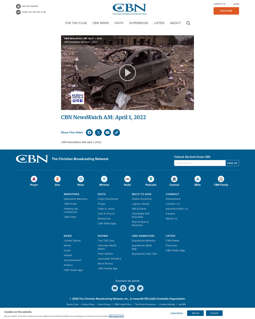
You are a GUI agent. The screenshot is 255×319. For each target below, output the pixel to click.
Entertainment (72, 260)
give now (226, 10)
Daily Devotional (108, 199)
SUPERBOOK (138, 23)
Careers (170, 213)
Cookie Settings (177, 313)
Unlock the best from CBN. (192, 157)
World (67, 245)
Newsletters (173, 199)
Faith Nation (105, 253)
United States (72, 240)
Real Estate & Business (140, 223)
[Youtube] (115, 288)
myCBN (182, 304)
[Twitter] (98, 132)
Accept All (214, 313)
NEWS (68, 236)
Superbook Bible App (142, 247)
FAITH (119, 23)
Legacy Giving (140, 203)
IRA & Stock (139, 208)
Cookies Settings (167, 304)
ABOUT (175, 23)
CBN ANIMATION (143, 236)
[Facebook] (89, 132)
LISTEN (159, 23)
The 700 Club (76, 23)
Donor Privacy (104, 304)
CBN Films (70, 217)
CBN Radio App (175, 250)
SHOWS (103, 236)
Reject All (195, 313)
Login (236, 4)
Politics (68, 265)
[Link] (116, 132)
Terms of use (72, 304)
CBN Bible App (107, 223)
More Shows (105, 263)
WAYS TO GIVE (142, 194)
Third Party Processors (145, 304)
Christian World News (107, 247)
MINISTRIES (71, 194)
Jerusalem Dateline (109, 258)
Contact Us (219, 4)
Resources (104, 218)
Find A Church (106, 213)
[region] (127, 313)
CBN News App (73, 270)
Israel (67, 250)
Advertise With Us (177, 208)
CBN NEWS (100, 23)
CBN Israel (70, 203)
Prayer (102, 203)
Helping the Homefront (71, 210)
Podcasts (171, 245)
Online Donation (142, 199)
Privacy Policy (88, 304)
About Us (171, 218)
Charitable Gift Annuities (141, 215)
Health (68, 255)
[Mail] (107, 132)
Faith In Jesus (106, 208)
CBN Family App (108, 268)
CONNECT (173, 194)
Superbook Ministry (143, 240)
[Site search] (188, 24)
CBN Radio (172, 240)
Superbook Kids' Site (144, 253)
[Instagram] (132, 288)
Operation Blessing (75, 199)
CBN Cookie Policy (122, 304)
